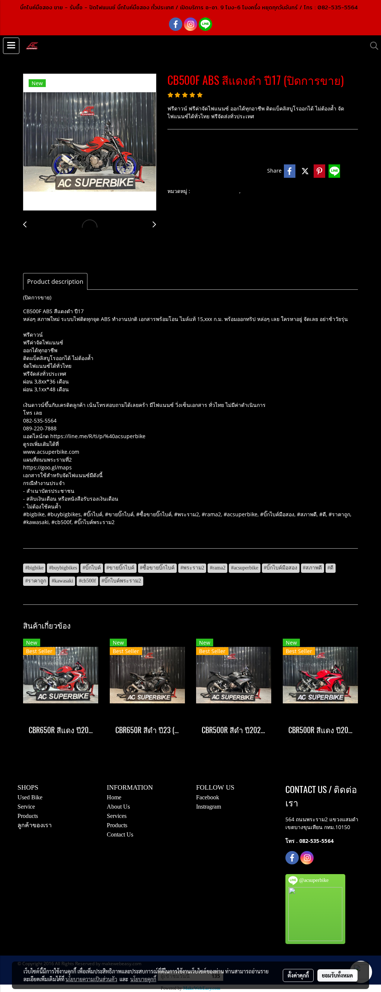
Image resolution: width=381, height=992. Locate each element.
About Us (118, 806)
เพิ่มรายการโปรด (193, 171)
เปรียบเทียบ (246, 171)
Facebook (207, 797)
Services (117, 816)
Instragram (208, 806)
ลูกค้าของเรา (34, 825)
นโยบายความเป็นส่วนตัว (91, 979)
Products (27, 816)
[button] (371, 46)
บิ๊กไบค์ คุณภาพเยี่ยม (215, 191)
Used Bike (29, 797)
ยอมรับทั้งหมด (337, 975)
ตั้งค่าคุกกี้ (298, 975)
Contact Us (120, 834)
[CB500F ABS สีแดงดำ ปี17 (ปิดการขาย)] (89, 142)
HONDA (252, 191)
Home (114, 797)
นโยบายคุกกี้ (143, 979)
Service (26, 806)
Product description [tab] (55, 281)
